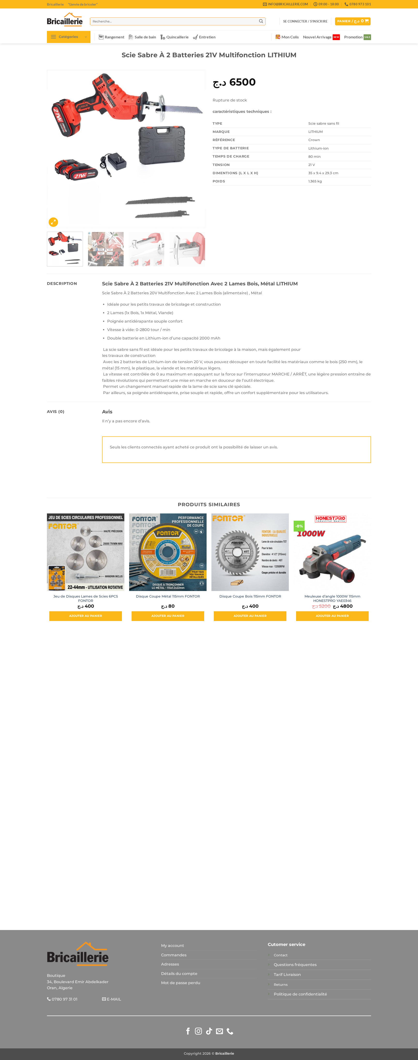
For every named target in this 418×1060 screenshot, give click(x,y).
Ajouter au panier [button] (85, 616)
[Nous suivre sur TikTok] (209, 1032)
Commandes (174, 955)
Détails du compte (179, 973)
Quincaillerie (177, 37)
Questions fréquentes (295, 964)
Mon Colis (290, 37)
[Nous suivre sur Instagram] (198, 1032)
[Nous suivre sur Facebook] (188, 1032)
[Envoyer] (261, 21)
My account (172, 945)
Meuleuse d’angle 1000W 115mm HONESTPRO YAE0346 (332, 598)
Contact (281, 955)
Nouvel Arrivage (317, 37)
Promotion (353, 37)
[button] (305, 21)
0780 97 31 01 (64, 999)
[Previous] (56, 149)
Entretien (207, 37)
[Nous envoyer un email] (219, 1032)
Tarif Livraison (287, 974)
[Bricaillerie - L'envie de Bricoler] (65, 19)
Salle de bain (145, 37)
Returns (281, 984)
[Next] (196, 149)
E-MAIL (113, 999)
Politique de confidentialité (300, 994)
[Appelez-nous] (229, 1032)
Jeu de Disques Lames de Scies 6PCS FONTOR (85, 598)
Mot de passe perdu (180, 983)
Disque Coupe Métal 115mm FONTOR (168, 596)
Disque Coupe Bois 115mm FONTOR (250, 596)
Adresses (170, 964)
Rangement (114, 37)
